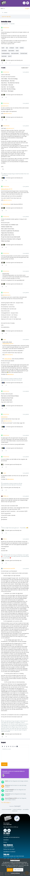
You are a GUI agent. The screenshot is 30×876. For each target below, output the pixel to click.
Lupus (4, 339)
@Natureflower (4, 189)
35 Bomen (7, 785)
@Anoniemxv (10, 374)
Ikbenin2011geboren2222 (11, 798)
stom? (9, 56)
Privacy (5, 842)
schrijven (12, 48)
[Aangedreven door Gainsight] (15, 807)
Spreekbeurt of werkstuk (9, 851)
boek (17, 48)
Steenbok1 (7, 794)
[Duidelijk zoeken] (28, 12)
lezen (17, 50)
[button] (27, 8)
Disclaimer (6, 839)
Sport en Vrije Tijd (6, 16)
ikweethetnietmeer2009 (9, 568)
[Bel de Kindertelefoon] (24, 3)
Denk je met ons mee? (9, 849)
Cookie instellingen (17, 809)
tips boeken (11, 50)
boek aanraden (15, 53)
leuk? (3, 48)
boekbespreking (5, 53)
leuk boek (4, 56)
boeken (22, 48)
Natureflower (6, 125)
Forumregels (6, 835)
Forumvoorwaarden (6, 809)
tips (7, 48)
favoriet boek (23, 53)
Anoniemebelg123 (9, 789)
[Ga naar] (2, 12)
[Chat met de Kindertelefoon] (27, 3)
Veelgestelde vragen (8, 846)
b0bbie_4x (5, 496)
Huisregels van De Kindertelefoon (11, 837)
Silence (5, 539)
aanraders (4, 50)
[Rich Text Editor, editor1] (15, 755)
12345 (6, 781)
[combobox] (15, 12)
